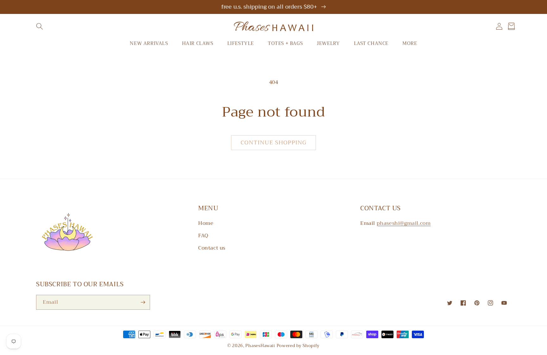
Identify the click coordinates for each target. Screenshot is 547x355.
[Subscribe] (143, 302)
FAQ (203, 235)
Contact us (211, 248)
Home (205, 223)
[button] (39, 26)
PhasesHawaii (260, 345)
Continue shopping (273, 142)
